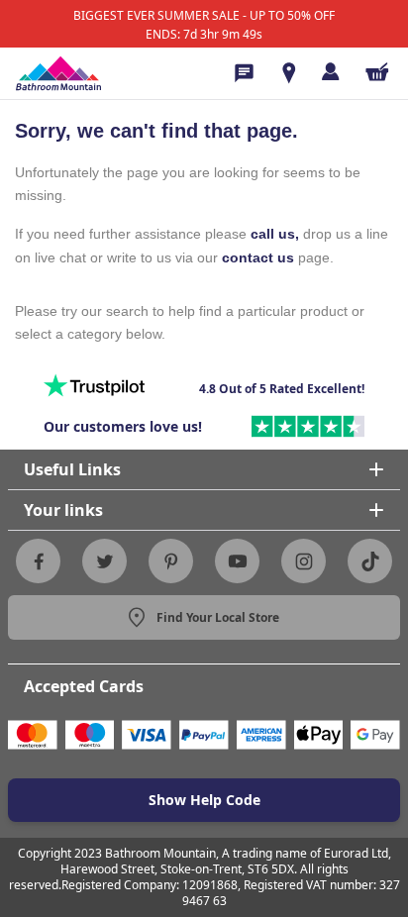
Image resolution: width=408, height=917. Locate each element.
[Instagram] (304, 561)
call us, (275, 234)
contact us (258, 257)
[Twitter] (105, 561)
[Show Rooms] (289, 73)
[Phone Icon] (244, 73)
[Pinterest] (171, 561)
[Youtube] (238, 561)
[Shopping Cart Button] (377, 71)
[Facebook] (39, 561)
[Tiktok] (370, 561)
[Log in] (330, 71)
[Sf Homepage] (58, 73)
